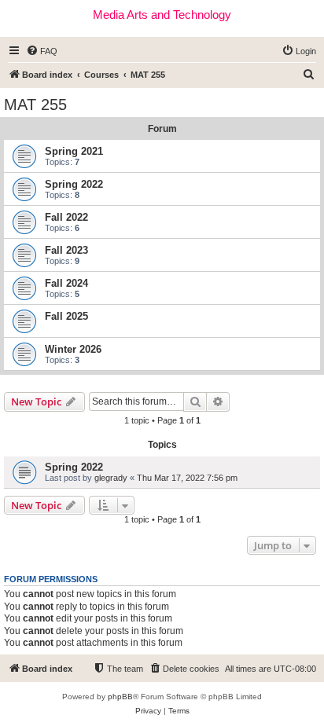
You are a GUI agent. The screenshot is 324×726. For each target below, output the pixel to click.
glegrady (110, 477)
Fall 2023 (66, 250)
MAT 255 (35, 104)
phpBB (120, 696)
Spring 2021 (74, 151)
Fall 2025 (66, 316)
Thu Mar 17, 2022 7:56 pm (187, 477)
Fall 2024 (66, 283)
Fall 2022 (66, 217)
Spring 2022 (74, 184)
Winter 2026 (73, 349)
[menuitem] (41, 51)
